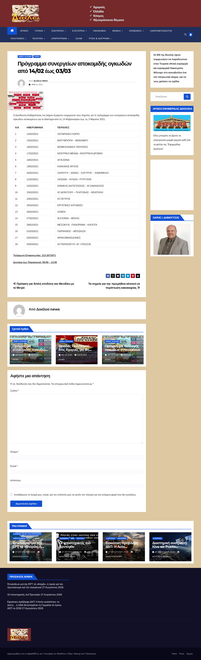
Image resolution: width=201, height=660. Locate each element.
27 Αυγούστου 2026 (25, 552)
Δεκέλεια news (41, 80)
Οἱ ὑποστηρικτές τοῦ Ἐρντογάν (74, 545)
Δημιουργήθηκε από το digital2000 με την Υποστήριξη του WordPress (37, 654)
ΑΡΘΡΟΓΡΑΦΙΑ (59, 38)
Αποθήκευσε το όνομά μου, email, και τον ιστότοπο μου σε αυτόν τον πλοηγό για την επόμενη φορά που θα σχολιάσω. (75, 494)
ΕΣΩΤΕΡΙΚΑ (58, 30)
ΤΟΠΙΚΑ (39, 30)
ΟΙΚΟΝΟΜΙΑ (99, 30)
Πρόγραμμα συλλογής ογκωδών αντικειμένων (122, 348)
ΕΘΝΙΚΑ (117, 30)
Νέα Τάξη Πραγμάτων (32, 534)
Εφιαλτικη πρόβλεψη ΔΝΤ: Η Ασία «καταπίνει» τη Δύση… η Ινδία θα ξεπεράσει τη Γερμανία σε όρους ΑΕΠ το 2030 (34, 605)
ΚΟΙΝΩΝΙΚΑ (135, 30)
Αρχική (189, 654)
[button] (185, 34)
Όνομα (14, 452)
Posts (181, 654)
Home (174, 654)
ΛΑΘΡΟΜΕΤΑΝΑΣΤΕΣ (161, 30)
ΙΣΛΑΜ (78, 38)
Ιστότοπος (15, 480)
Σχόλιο (14, 390)
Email (14, 466)
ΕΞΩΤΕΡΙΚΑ (78, 30)
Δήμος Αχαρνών (25, 56)
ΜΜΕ (72, 538)
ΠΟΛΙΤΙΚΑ (38, 38)
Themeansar (90, 654)
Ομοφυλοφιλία (19, 538)
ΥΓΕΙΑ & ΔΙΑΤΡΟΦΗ (99, 38)
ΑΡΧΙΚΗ (24, 30)
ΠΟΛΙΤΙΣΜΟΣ (18, 38)
